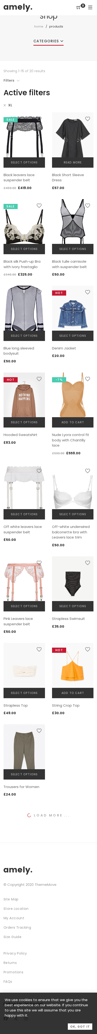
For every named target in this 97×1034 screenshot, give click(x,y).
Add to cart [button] (72, 422)
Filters (9, 80)
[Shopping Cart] (79, 8)
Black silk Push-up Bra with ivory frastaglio (22, 264)
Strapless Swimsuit (68, 618)
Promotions (13, 972)
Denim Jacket (64, 348)
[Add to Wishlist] (39, 119)
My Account (14, 918)
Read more (73, 162)
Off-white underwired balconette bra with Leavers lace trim (71, 532)
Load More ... (52, 815)
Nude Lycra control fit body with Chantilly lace (70, 440)
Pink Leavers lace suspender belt (18, 621)
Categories (46, 41)
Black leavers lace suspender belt (19, 177)
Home (38, 26)
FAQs (8, 981)
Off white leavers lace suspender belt (23, 529)
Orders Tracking (17, 927)
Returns (10, 962)
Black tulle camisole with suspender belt (69, 264)
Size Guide (12, 937)
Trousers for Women (21, 786)
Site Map (11, 899)
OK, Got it (80, 1027)
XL (10, 105)
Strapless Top (16, 705)
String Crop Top (66, 705)
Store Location (16, 908)
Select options (24, 162)
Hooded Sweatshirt (20, 434)
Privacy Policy (15, 953)
